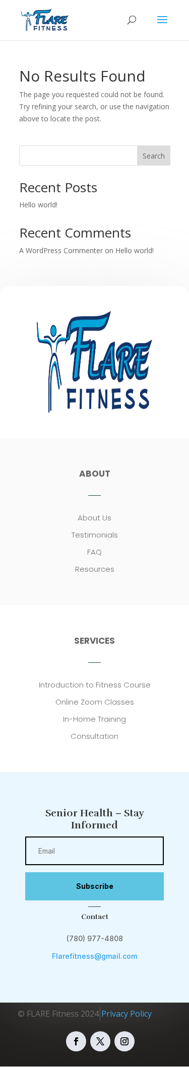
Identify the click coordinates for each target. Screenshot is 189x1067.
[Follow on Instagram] (124, 1041)
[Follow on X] (100, 1041)
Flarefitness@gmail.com (94, 956)
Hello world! (38, 204)
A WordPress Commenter (61, 250)
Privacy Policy (126, 1013)
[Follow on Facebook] (76, 1041)
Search (154, 156)
